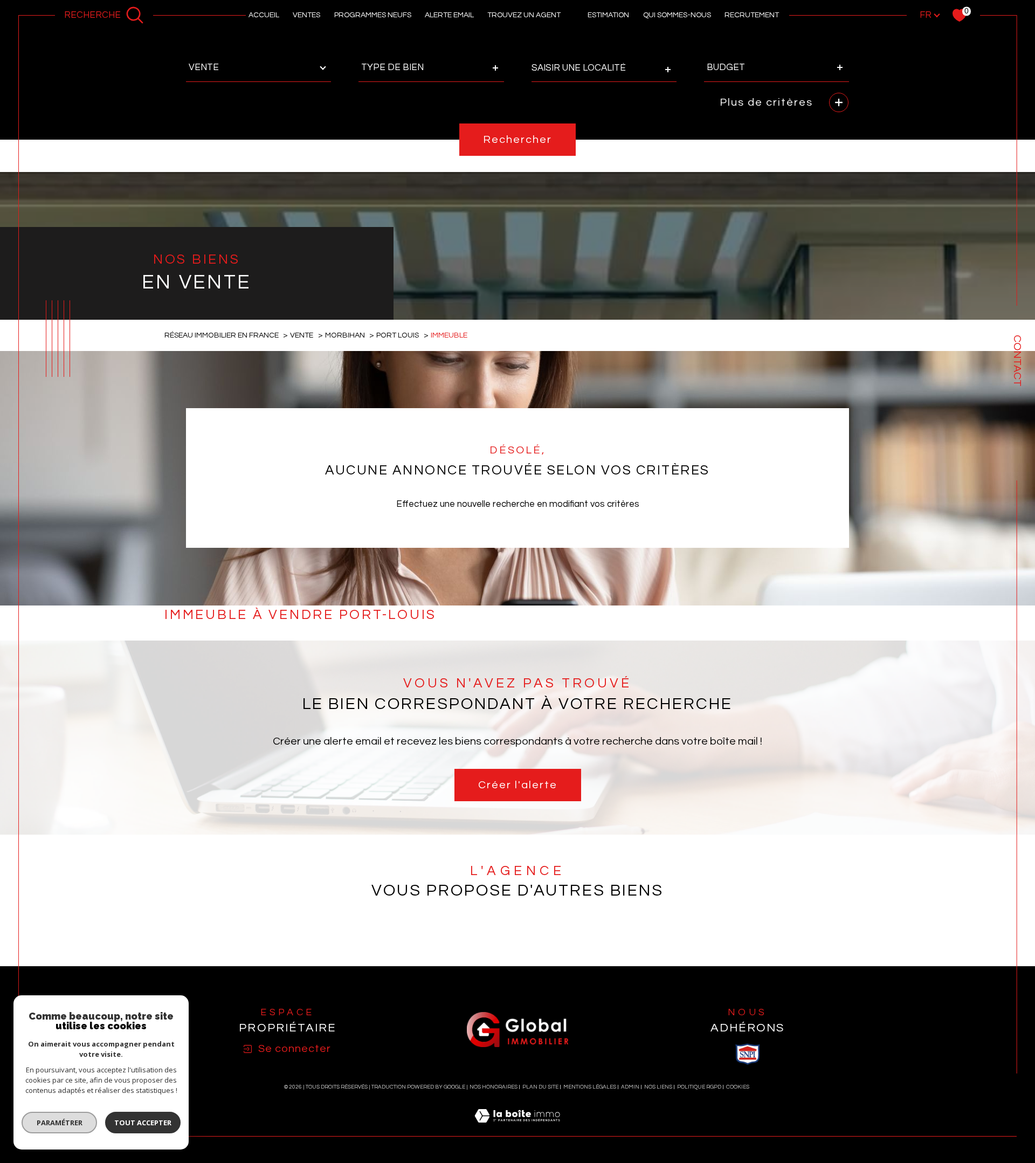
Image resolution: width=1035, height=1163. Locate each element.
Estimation (608, 15)
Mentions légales (589, 1087)
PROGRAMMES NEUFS (372, 15)
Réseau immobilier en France (221, 335)
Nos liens (658, 1087)
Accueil (264, 15)
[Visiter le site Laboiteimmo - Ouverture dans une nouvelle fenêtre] (517, 1129)
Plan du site (540, 1087)
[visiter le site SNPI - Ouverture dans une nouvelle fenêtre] (747, 1054)
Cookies (737, 1087)
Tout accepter (142, 1122)
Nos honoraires (494, 1087)
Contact (1017, 361)
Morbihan (345, 335)
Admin (630, 1087)
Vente (301, 335)
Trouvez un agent (524, 15)
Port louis (397, 335)
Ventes (306, 15)
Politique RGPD (699, 1087)
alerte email (449, 15)
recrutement (751, 15)
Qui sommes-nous (677, 15)
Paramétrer (59, 1122)
